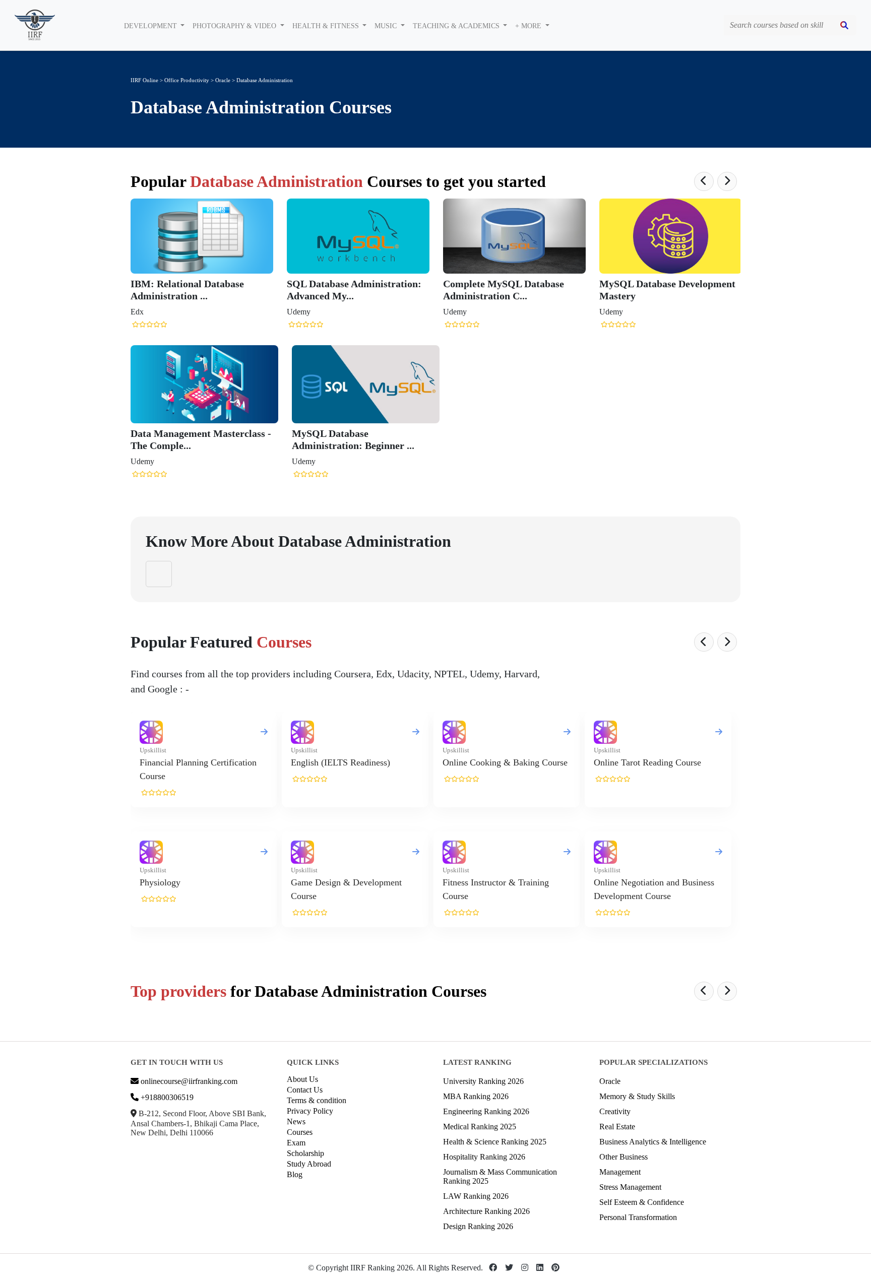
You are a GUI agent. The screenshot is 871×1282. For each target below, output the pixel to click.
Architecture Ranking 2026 (486, 1211)
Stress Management (630, 1187)
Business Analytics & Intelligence (652, 1141)
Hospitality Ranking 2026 (484, 1156)
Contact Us (305, 1089)
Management (620, 1172)
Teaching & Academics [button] (457, 26)
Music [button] (387, 26)
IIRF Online (144, 80)
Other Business (623, 1156)
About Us (302, 1079)
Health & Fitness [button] (326, 26)
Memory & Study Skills (637, 1096)
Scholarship (305, 1153)
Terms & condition (316, 1100)
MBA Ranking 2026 (476, 1096)
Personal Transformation (638, 1217)
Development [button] (151, 26)
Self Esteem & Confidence (641, 1202)
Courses (300, 1132)
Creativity (615, 1111)
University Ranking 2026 (483, 1081)
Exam (296, 1142)
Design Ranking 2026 (478, 1226)
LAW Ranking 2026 (476, 1196)
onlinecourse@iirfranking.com (188, 1081)
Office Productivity (186, 80)
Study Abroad (309, 1164)
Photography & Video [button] (235, 26)
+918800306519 (166, 1097)
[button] (704, 181)
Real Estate (617, 1126)
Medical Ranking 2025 (479, 1126)
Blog (294, 1174)
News (296, 1121)
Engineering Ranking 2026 (486, 1111)
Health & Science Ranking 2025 (494, 1141)
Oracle (223, 80)
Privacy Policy (310, 1111)
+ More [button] (529, 26)
